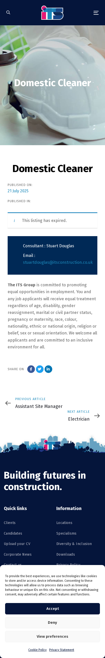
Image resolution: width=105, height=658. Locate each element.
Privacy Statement (61, 650)
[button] (8, 13)
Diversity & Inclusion (74, 544)
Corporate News (18, 554)
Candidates (13, 533)
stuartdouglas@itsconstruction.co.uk (58, 262)
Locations (64, 523)
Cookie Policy (37, 650)
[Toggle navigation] (83, 13)
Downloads (65, 554)
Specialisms (66, 533)
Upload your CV (17, 544)
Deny (52, 622)
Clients (10, 523)
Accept (52, 608)
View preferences (52, 636)
